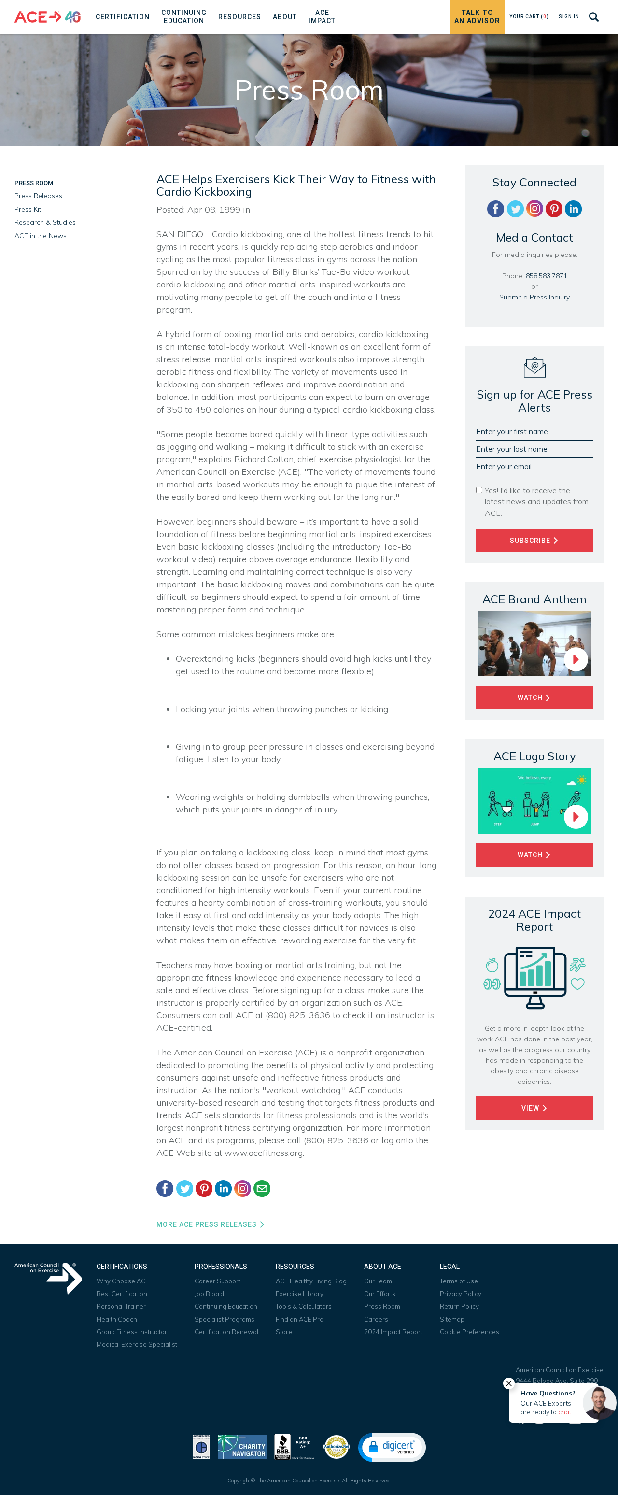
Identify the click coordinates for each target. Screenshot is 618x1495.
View (531, 1108)
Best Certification (122, 1293)
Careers (376, 1319)
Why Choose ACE (123, 1281)
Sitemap (452, 1319)
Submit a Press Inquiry (534, 297)
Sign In (569, 16)
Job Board (209, 1293)
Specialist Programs (224, 1319)
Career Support (217, 1281)
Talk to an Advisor (477, 17)
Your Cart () (529, 16)
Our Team (378, 1281)
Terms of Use (459, 1281)
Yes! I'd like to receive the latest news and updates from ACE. (537, 501)
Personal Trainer (121, 1306)
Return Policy (459, 1306)
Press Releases (38, 195)
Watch (531, 697)
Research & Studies (45, 222)
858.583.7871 (546, 275)
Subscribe (531, 540)
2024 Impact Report (393, 1332)
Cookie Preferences (469, 1332)
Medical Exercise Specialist (137, 1344)
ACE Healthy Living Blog (311, 1281)
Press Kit (27, 209)
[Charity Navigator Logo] (242, 1446)
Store (284, 1332)
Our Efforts (379, 1293)
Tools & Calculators (304, 1306)
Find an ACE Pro (299, 1319)
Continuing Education (226, 1306)
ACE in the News (40, 235)
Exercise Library (299, 1293)
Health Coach (117, 1319)
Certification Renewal (226, 1332)
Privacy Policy (460, 1293)
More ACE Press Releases (207, 1224)
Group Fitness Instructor (132, 1332)
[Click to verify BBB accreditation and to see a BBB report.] (294, 1446)
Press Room (33, 182)
